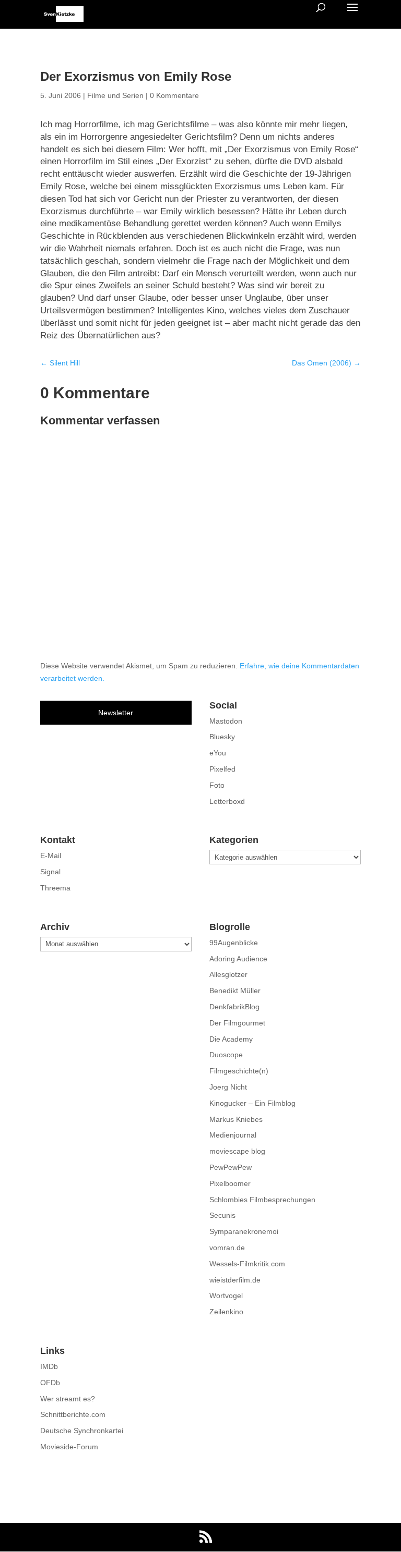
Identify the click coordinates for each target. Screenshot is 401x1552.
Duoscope (226, 1054)
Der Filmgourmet (237, 1023)
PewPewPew (230, 1167)
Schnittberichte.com (72, 1414)
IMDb (49, 1366)
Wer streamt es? (67, 1399)
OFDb (50, 1382)
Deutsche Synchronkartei (81, 1430)
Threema (55, 888)
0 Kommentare (174, 95)
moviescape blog (237, 1151)
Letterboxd (227, 801)
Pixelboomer (230, 1183)
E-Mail (50, 855)
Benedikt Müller (235, 990)
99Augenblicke (233, 942)
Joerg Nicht (228, 1087)
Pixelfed (222, 769)
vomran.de (227, 1247)
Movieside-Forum (69, 1447)
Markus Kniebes (236, 1119)
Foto (217, 785)
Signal (50, 871)
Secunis (222, 1215)
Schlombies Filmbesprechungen (262, 1199)
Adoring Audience (238, 959)
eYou (217, 753)
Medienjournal (232, 1135)
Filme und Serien (115, 95)
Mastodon (225, 721)
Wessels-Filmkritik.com (247, 1264)
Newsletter (115, 712)
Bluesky (222, 736)
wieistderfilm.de (235, 1280)
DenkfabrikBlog (234, 1007)
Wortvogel (226, 1295)
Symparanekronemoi (243, 1231)
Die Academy (231, 1039)
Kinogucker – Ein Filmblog (252, 1103)
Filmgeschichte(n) (238, 1071)
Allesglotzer (228, 974)
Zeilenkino (226, 1311)
